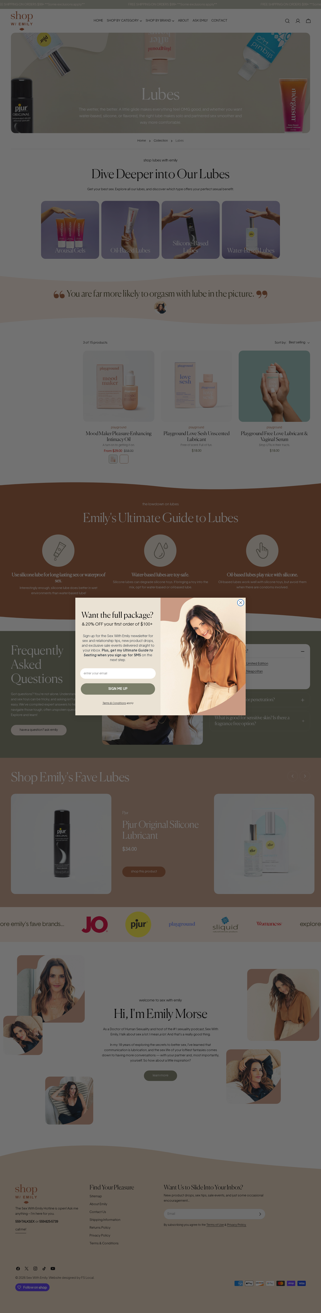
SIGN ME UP (118, 689)
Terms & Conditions (114, 703)
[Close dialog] (240, 602)
